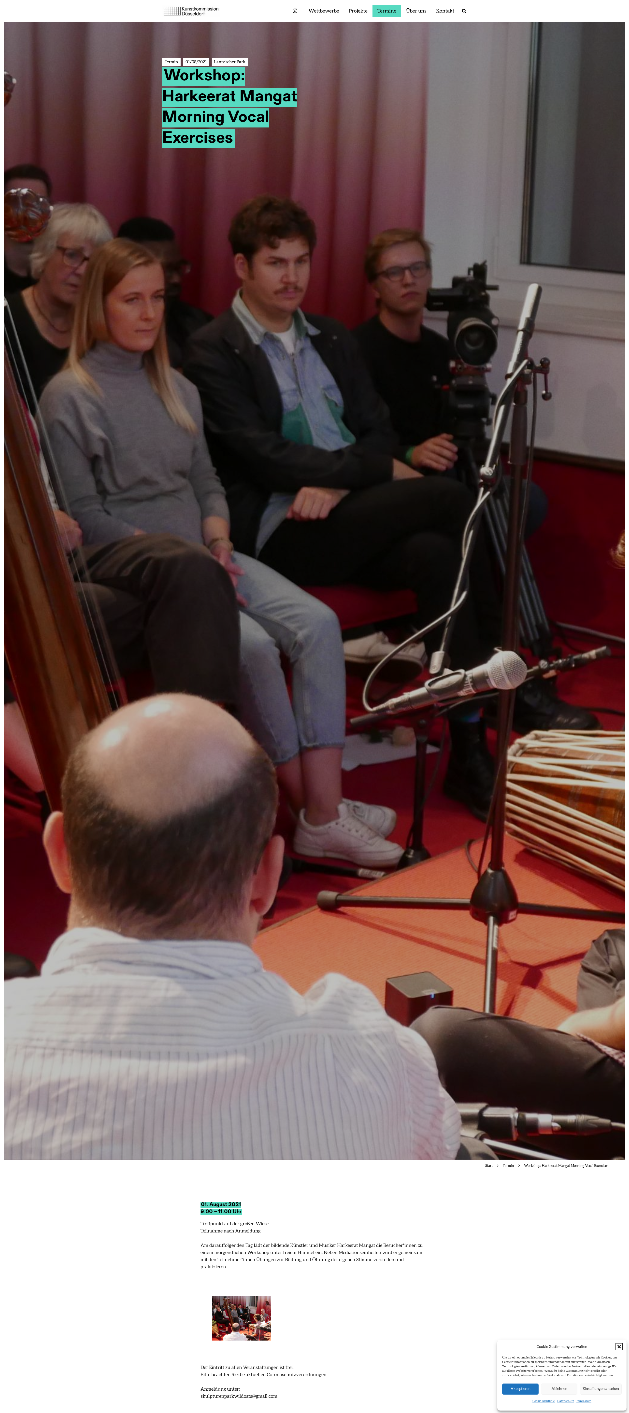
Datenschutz (565, 1400)
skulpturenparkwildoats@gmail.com (239, 1396)
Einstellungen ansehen (601, 1389)
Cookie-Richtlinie (543, 1400)
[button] (619, 1346)
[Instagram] (295, 11)
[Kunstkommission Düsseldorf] (191, 11)
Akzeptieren (520, 1389)
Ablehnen (559, 1389)
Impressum (583, 1400)
